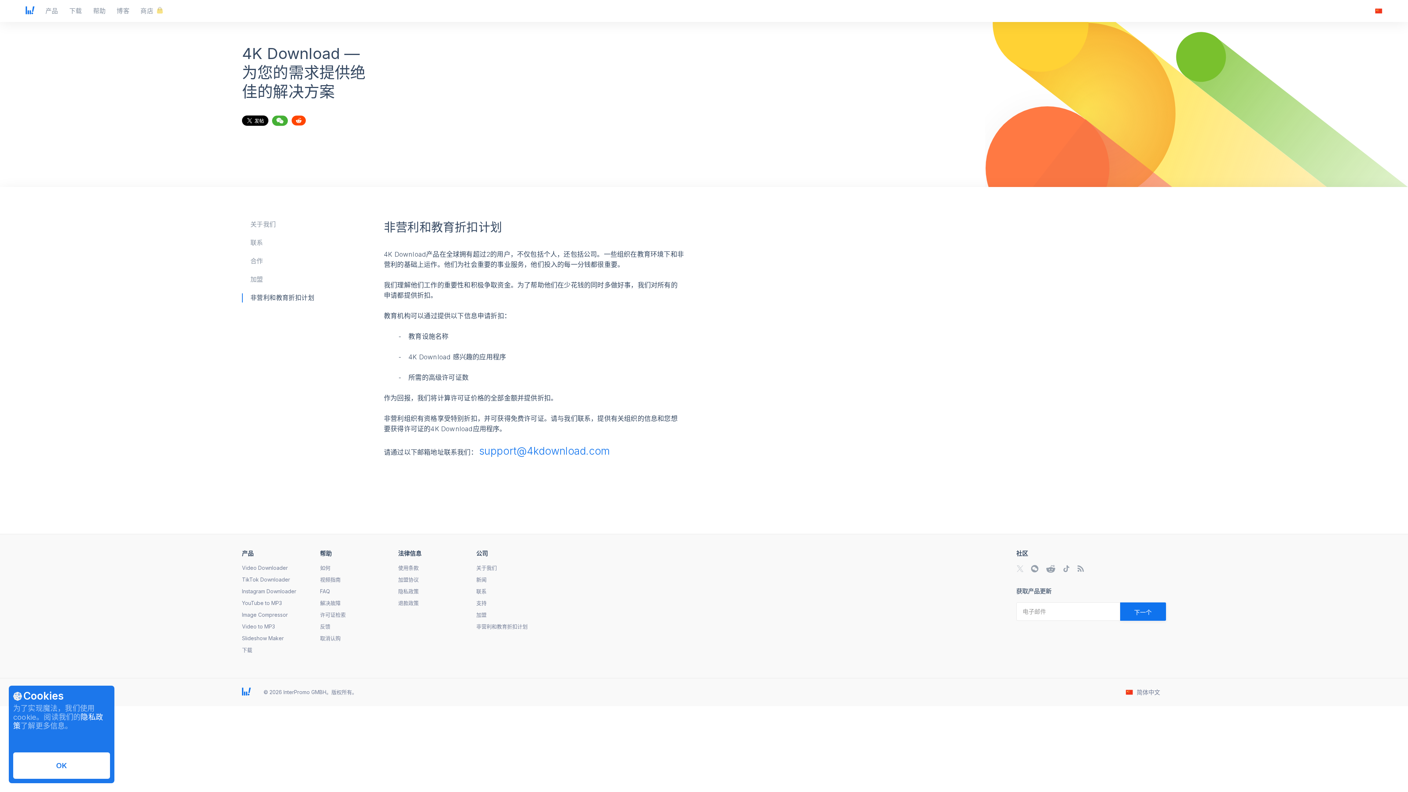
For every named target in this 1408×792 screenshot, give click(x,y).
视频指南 (330, 579)
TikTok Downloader (266, 579)
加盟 (256, 279)
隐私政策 (408, 591)
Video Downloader (265, 568)
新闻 (481, 579)
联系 (256, 242)
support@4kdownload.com (544, 451)
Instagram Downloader (269, 591)
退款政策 (408, 603)
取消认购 (330, 638)
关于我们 (263, 224)
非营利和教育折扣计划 (282, 297)
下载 (247, 650)
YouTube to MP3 (262, 603)
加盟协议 (408, 579)
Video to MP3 (258, 626)
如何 (325, 568)
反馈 (325, 626)
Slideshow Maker (263, 638)
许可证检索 (333, 615)
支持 (481, 603)
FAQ (325, 591)
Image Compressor (265, 615)
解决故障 (330, 603)
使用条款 (408, 568)
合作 (256, 261)
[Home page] (30, 12)
